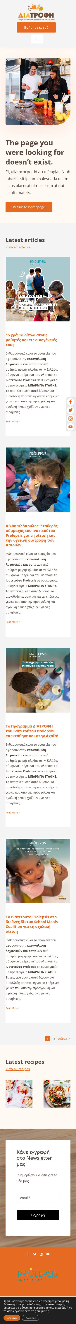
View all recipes (18, 1069)
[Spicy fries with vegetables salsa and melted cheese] (57, 1094)
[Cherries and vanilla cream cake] (19, 1094)
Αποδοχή (12, 1317)
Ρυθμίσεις (30, 1317)
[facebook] (28, 1254)
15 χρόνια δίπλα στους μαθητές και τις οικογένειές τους (38, 280)
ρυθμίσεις (43, 1311)
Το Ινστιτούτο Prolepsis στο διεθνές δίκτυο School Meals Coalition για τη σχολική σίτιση (38, 859)
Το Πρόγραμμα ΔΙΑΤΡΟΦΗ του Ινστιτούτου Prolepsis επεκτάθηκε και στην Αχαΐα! (38, 669)
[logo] (36, 5)
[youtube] (47, 1254)
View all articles (18, 247)
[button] (8, 1094)
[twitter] (34, 1254)
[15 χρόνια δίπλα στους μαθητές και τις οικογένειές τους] (38, 289)
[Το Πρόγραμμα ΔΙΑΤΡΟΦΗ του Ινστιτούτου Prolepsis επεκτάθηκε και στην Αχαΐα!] (38, 680)
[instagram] (41, 1254)
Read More (12, 421)
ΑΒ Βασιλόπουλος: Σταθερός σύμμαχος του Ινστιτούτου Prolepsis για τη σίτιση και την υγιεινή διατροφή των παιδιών (38, 466)
